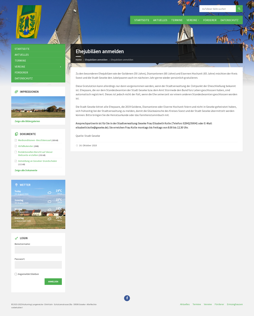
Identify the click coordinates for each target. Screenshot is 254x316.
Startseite (141, 20)
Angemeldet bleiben (28, 274)
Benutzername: (22, 244)
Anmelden (53, 281)
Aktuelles (160, 20)
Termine (177, 20)
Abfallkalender (25, 146)
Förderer (210, 20)
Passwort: (20, 259)
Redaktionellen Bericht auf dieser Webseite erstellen (35, 153)
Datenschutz (229, 20)
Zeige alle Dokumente (26, 170)
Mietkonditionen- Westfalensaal (34, 140)
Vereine (192, 20)
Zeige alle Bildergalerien (27, 121)
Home (79, 59)
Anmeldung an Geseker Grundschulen (37, 160)
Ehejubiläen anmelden (96, 59)
